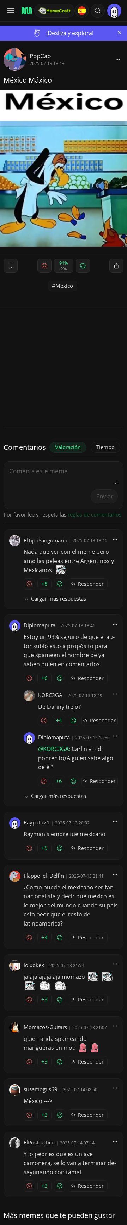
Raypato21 (36, 822)
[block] (117, 59)
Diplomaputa (39, 625)
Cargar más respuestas (58, 598)
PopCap (40, 56)
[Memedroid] (25, 10)
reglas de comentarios (94, 514)
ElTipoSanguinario (45, 540)
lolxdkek (34, 965)
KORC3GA (50, 695)
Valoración (68, 447)
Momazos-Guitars (45, 1027)
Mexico (64, 285)
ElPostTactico (39, 1142)
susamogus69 (40, 1089)
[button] (98, 11)
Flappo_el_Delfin (43, 875)
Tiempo (105, 447)
